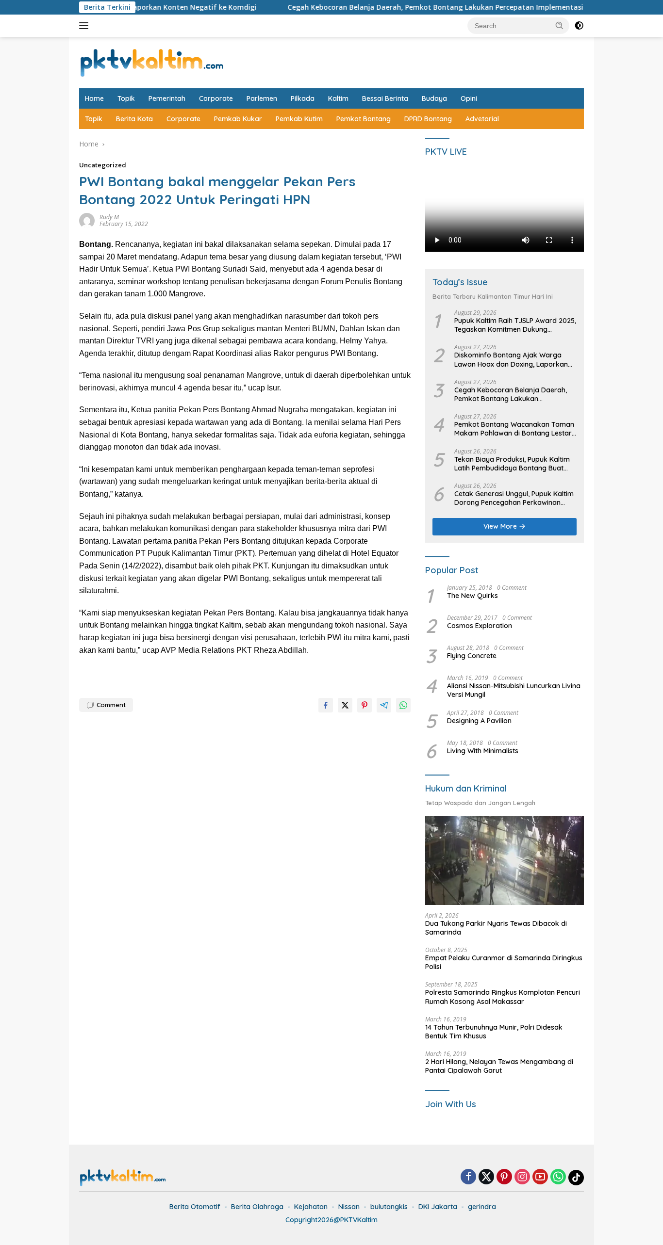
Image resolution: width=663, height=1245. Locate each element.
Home (94, 98)
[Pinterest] (504, 1177)
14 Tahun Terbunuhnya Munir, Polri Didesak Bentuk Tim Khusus (494, 1031)
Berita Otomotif (194, 1206)
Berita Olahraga (257, 1206)
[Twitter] (486, 1177)
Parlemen (262, 98)
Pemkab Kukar (238, 118)
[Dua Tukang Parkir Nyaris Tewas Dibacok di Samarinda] (504, 860)
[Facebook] (468, 1177)
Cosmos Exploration (479, 625)
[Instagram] (522, 1177)
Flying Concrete (472, 655)
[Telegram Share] (384, 705)
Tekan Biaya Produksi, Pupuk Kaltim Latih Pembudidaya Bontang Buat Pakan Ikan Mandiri (512, 463)
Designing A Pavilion (479, 720)
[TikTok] (576, 1177)
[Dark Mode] (579, 25)
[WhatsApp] (558, 1177)
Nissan (349, 1206)
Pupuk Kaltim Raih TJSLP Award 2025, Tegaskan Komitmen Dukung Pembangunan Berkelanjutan (515, 325)
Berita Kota (134, 118)
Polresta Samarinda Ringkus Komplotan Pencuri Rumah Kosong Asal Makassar (502, 996)
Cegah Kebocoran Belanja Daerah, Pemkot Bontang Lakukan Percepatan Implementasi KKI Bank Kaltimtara (432, 7)
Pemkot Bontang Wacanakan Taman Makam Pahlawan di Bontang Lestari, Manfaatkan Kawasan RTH (514, 428)
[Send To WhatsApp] (403, 705)
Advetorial (482, 118)
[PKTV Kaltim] (152, 61)
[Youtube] (540, 1177)
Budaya (434, 98)
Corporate (216, 98)
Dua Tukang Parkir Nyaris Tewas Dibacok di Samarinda (496, 928)
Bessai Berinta (385, 98)
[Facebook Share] (325, 705)
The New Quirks (472, 595)
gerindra (482, 1206)
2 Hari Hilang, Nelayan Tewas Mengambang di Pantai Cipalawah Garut (499, 1066)
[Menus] (85, 25)
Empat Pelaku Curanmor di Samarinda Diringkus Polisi (503, 962)
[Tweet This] (345, 705)
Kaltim (338, 98)
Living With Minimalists (482, 750)
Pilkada (303, 98)
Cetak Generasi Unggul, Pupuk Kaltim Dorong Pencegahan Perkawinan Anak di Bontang (514, 498)
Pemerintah (167, 98)
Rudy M (109, 217)
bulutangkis (389, 1206)
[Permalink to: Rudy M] (87, 220)
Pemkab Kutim (299, 118)
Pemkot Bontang (363, 118)
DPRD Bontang (428, 118)
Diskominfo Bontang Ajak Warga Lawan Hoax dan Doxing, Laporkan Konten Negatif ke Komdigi (511, 359)
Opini (469, 98)
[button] (559, 25)
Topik (126, 98)
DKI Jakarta (437, 1206)
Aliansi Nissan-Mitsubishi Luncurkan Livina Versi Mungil (513, 690)
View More (501, 526)
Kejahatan (311, 1206)
